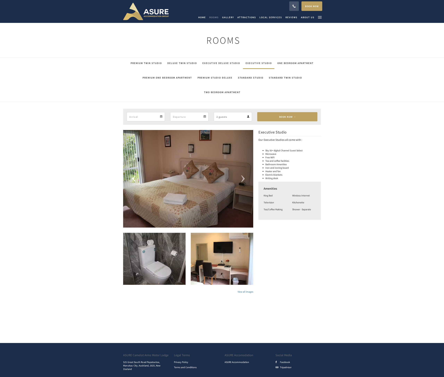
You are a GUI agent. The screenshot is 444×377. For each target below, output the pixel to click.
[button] (319, 17)
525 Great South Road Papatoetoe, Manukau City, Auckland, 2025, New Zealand (142, 366)
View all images (245, 291)
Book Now (286, 116)
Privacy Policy (181, 362)
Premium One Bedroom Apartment (167, 77)
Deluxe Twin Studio (182, 63)
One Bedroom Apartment (295, 63)
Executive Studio (259, 63)
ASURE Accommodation (237, 362)
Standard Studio (250, 77)
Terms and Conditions (185, 367)
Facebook (285, 362)
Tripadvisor (286, 367)
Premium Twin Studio (146, 63)
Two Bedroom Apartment (222, 92)
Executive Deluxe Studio (221, 63)
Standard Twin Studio (285, 77)
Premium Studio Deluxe (215, 77)
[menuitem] (203, 17)
